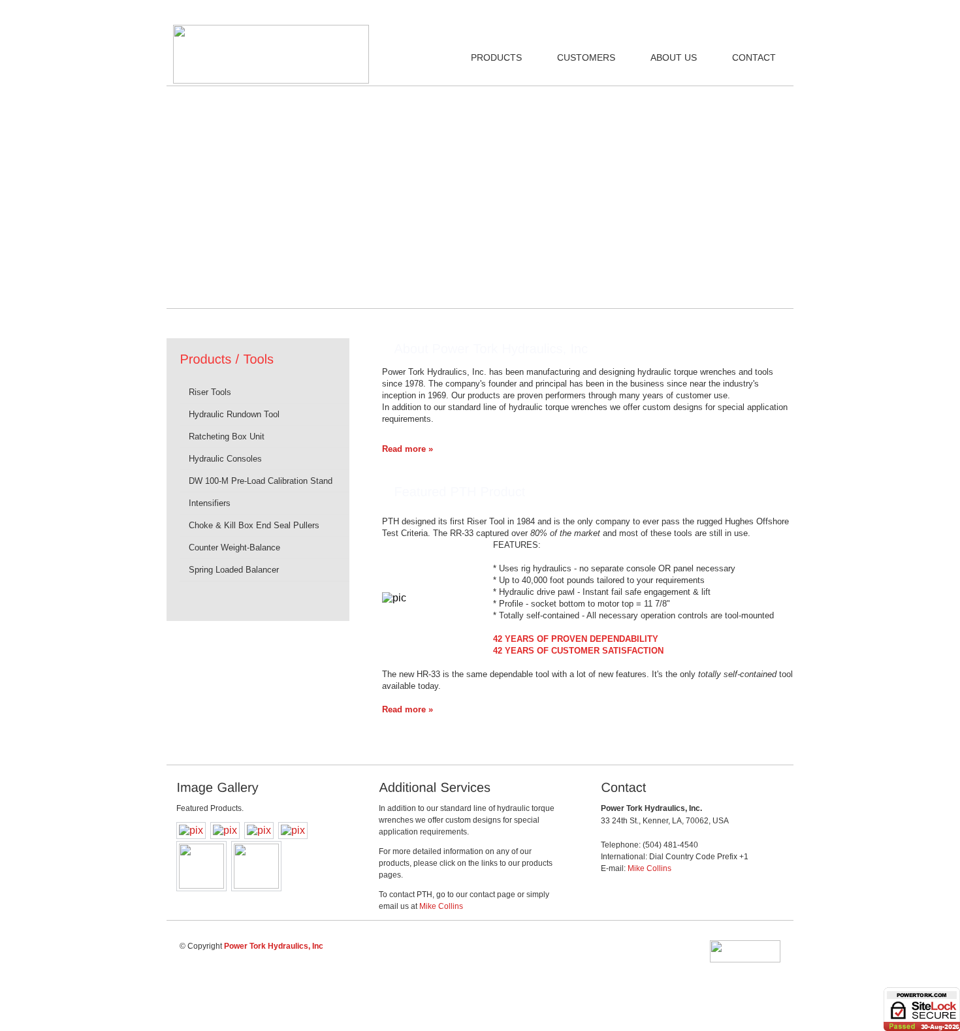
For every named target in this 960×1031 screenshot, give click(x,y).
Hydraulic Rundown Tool (233, 414)
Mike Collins (441, 906)
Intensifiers (208, 503)
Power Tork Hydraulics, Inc (273, 946)
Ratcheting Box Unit (225, 436)
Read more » (407, 449)
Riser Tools (210, 392)
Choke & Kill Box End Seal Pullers (252, 525)
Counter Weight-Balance (233, 547)
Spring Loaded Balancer (232, 570)
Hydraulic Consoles (224, 459)
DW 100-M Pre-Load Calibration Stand (259, 481)
